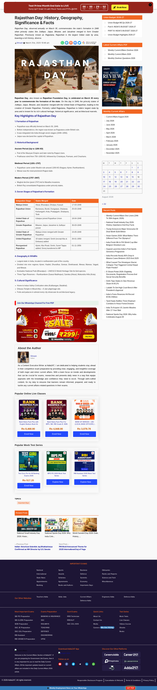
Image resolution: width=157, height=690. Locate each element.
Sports (60, 570)
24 (104, 186)
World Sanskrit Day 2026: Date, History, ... (85, 534)
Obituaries (106, 570)
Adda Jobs (62, 597)
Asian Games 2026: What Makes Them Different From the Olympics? (122, 237)
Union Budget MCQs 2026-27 (120, 23)
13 (121, 177)
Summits (83, 578)
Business (83, 570)
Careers (103, 627)
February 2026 (112, 141)
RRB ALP (70, 620)
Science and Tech (109, 578)
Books (122, 631)
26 (116, 186)
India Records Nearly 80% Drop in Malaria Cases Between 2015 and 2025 (122, 257)
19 (116, 182)
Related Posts (21, 513)
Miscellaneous (107, 581)
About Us (96, 616)
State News (41, 578)
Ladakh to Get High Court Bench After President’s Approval (121, 289)
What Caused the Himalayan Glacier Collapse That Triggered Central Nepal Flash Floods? (122, 265)
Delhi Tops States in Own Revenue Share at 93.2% (120, 282)
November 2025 (112, 153)
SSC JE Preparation (22, 627)
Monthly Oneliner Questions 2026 (121, 58)
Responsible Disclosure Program (90, 680)
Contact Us (97, 620)
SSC (42, 620)
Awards (61, 574)
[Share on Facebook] (75, 42)
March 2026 (111, 137)
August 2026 (117, 117)
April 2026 (110, 133)
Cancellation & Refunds (114, 680)
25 (110, 186)
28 (127, 186)
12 (116, 177)
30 (138, 186)
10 (104, 177)
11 (109, 177)
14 (127, 177)
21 (127, 182)
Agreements (63, 581)
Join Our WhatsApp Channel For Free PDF (35, 303)
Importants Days (86, 585)
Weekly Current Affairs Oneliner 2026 (123, 50)
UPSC (43, 639)
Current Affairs (85, 597)
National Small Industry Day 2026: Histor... (28, 534)
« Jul (104, 204)
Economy (83, 581)
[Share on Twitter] (79, 42)
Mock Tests (124, 616)
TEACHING (45, 627)
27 (121, 186)
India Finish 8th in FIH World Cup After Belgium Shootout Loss (121, 243)
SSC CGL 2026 (73, 624)
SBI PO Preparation (22, 616)
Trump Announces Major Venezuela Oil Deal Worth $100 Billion (122, 230)
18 (110, 182)
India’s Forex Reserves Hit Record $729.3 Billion (120, 295)
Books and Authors (65, 585)
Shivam (20, 43)
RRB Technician (73, 616)
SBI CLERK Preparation (24, 620)
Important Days (23, 503)
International (41, 574)
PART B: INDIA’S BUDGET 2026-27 (123, 31)
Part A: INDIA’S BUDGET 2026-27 (122, 27)
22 (133, 182)
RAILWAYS (45, 624)
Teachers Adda (42, 597)
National (40, 570)
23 (138, 182)
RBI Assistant (20, 635)
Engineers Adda (108, 597)
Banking (40, 585)
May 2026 (110, 129)
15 (133, 177)
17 (104, 182)
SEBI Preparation (21, 624)
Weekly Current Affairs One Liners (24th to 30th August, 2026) (122, 217)
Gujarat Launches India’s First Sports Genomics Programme (121, 250)
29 (133, 186)
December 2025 (112, 149)
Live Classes (124, 620)
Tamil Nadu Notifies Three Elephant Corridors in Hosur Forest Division (120, 302)
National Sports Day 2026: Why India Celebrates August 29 (121, 315)
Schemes (62, 578)
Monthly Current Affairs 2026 (119, 54)
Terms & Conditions (133, 680)
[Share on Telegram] (66, 42)
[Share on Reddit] (71, 42)
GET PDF (130, 688)
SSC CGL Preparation (23, 631)
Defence (83, 574)
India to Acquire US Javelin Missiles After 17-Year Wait (121, 309)
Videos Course (125, 624)
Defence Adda (85, 600)
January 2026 (111, 145)
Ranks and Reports (109, 574)
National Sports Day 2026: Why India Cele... (57, 534)
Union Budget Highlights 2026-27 (121, 35)
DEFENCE (45, 631)
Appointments (42, 581)
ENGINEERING (47, 635)
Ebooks (122, 627)
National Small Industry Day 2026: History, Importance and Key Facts (120, 223)
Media (95, 624)
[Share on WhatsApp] (62, 42)
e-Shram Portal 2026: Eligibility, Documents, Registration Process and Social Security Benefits (121, 274)
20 (121, 182)
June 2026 (110, 125)
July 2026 (110, 121)
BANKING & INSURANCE (50, 616)
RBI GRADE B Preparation (25, 639)
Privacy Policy (148, 680)
